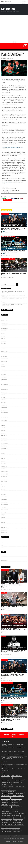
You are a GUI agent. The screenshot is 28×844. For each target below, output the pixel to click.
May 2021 (3, 458)
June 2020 (3, 486)
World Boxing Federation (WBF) (10, 829)
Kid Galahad (5, 811)
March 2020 (3, 494)
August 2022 (4, 420)
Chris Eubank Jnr (6, 789)
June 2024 (3, 366)
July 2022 (3, 422)
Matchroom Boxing (7, 813)
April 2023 (3, 399)
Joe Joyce (4, 804)
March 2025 (3, 343)
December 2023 (4, 382)
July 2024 (3, 364)
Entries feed (4, 557)
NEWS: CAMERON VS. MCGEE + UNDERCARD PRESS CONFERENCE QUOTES (11, 585)
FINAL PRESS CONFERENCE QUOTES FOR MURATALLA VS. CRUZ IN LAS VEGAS (13, 229)
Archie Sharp (16, 782)
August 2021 (4, 451)
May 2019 (3, 520)
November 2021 (4, 443)
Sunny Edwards (17, 822)
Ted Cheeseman (19, 824)
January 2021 (4, 468)
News (2, 545)
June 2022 (3, 425)
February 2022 (4, 435)
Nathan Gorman (19, 818)
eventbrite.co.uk (7, 182)
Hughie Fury (5, 802)
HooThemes (12, 838)
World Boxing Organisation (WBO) (11, 831)
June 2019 (3, 517)
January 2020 (4, 499)
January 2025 (4, 348)
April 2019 (3, 522)
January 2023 (4, 407)
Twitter (14, 841)
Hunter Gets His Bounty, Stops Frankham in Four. (13, 273)
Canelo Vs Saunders (7, 787)
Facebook (7, 841)
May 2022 (3, 428)
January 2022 (4, 438)
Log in (2, 555)
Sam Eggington (18, 820)
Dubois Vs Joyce (16, 800)
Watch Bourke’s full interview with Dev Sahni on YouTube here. (12, 148)
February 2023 (4, 405)
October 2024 (4, 356)
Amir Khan (17, 778)
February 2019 (4, 527)
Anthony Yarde (6, 782)
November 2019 (4, 504)
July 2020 (3, 484)
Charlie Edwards (20, 787)
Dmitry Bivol (5, 800)
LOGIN (23, 3)
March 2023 (3, 402)
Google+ (21, 841)
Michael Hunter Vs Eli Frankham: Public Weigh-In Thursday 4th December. (13, 305)
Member (24, 1)
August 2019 (4, 512)
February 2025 (4, 346)
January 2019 (4, 530)
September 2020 (4, 479)
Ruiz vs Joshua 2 (6, 820)
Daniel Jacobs (5, 795)
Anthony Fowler (6, 780)
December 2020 (4, 471)
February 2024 (4, 376)
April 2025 (3, 341)
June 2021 (3, 456)
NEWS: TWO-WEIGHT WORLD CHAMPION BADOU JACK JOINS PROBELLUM (13, 651)
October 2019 (4, 507)
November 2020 (4, 474)
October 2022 (4, 415)
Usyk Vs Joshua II (6, 827)
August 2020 (4, 481)
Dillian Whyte (15, 798)
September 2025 (4, 328)
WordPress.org (4, 562)
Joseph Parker (13, 804)
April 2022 (3, 430)
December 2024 (4, 351)
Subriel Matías (6, 822)
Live (2, 542)
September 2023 (4, 389)
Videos (2, 547)
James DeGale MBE (16, 802)
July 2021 (3, 453)
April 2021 (3, 461)
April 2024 (3, 371)
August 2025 (4, 330)
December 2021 (4, 440)
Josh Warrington (17, 807)
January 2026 (4, 318)
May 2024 (3, 369)
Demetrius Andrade (18, 795)
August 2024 (4, 361)
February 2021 (4, 466)
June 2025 (3, 336)
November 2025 (4, 323)
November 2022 (4, 412)
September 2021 (4, 448)
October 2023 (4, 387)
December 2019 (4, 502)
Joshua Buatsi (6, 807)
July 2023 (3, 394)
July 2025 (3, 333)
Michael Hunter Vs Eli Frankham (10, 816)
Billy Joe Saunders (7, 784)
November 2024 (4, 353)
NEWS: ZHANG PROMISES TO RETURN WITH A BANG (13, 607)
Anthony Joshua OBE (19, 780)
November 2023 (4, 384)
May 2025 (3, 338)
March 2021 (3, 463)
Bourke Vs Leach (7, 200)
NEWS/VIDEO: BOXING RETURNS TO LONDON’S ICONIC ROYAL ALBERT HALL (13, 629)
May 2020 (3, 489)
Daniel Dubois (20, 793)
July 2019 (3, 514)
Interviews (3, 540)
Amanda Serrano (6, 778)
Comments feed (4, 560)
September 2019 (4, 509)
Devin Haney (5, 798)
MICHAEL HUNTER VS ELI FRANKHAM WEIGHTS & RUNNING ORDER (13, 302)
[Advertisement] (14, 28)
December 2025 (4, 320)
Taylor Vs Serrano (7, 824)
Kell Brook (15, 809)
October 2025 (4, 325)
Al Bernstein (5, 775)
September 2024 (4, 359)
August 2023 (4, 392)
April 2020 (3, 491)
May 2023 (3, 397)
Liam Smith (15, 811)
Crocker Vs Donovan (7, 793)
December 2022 (4, 410)
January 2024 (4, 379)
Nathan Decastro (7, 818)
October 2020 (4, 476)
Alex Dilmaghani (16, 775)
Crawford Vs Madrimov (8, 791)
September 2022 (4, 417)
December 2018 (4, 532)
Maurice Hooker (20, 813)
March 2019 (3, 525)
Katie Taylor (5, 809)
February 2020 (4, 497)
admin (4, 56)
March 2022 (3, 433)
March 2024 (3, 374)
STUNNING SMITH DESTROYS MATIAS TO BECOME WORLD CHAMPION (13, 251)
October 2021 (4, 445)
